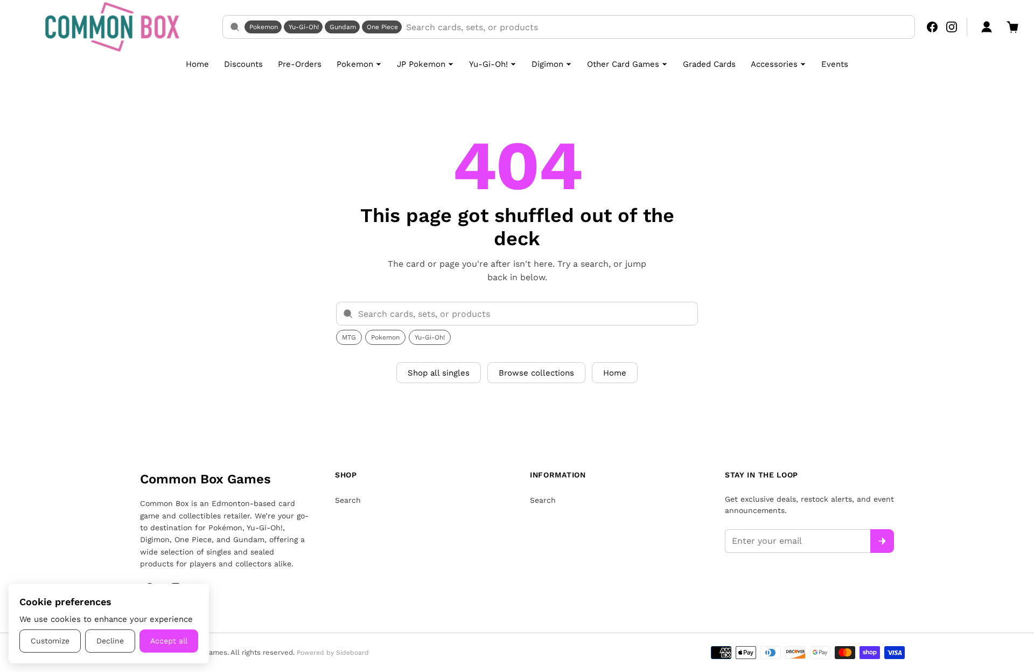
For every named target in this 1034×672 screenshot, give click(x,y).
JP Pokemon (421, 64)
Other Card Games (623, 64)
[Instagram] (951, 27)
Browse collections (536, 373)
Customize (50, 640)
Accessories (774, 64)
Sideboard (352, 652)
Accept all (168, 640)
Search (348, 500)
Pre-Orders (300, 64)
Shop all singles (439, 373)
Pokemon (263, 27)
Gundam (343, 27)
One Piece (382, 27)
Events (834, 64)
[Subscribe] (882, 541)
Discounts (243, 64)
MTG (349, 337)
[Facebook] (932, 27)
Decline (110, 640)
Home (197, 64)
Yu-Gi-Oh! (304, 27)
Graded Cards (709, 64)
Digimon (547, 64)
